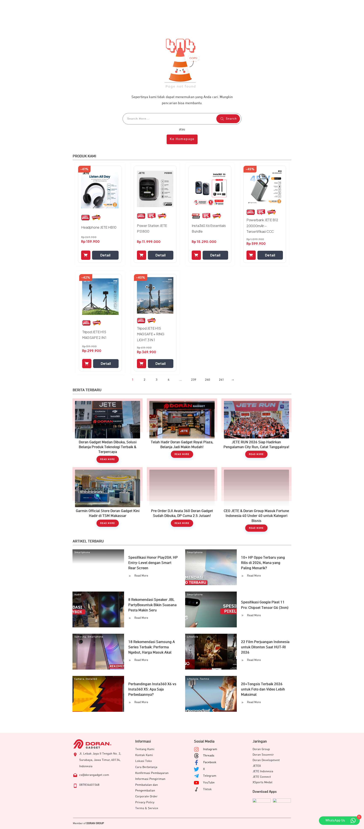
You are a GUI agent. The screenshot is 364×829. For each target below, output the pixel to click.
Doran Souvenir (263, 754)
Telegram (209, 775)
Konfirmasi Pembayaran (152, 773)
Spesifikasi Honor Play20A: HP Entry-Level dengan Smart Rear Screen (153, 563)
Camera (79, 679)
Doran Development (266, 760)
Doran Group (261, 749)
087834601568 (89, 784)
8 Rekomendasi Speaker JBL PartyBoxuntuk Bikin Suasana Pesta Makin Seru (152, 605)
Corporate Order (146, 796)
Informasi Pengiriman (150, 778)
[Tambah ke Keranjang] (85, 255)
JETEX (257, 765)
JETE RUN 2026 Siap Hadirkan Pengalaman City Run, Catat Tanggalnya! (256, 430)
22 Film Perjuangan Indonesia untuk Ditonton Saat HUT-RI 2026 (265, 647)
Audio (77, 594)
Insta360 (91, 679)
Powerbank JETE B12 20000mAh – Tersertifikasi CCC (262, 225)
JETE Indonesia (263, 771)
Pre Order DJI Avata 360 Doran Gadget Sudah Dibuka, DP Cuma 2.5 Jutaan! (182, 499)
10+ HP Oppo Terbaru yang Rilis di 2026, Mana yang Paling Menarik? (263, 563)
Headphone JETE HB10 (98, 227)
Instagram (210, 749)
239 (193, 379)
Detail (105, 255)
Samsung (80, 637)
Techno (204, 679)
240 (207, 379)
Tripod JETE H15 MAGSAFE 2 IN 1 (94, 335)
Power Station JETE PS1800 (152, 228)
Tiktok (207, 789)
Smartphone (82, 552)
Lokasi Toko (143, 761)
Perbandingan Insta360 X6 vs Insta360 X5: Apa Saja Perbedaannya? (152, 689)
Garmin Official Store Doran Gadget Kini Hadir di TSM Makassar (107, 499)
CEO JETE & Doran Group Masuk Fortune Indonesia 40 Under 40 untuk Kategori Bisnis (256, 499)
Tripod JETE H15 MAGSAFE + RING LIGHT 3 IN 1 (150, 334)
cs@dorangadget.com (94, 774)
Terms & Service (146, 808)
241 (221, 379)
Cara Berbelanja (146, 767)
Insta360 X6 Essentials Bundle (209, 228)
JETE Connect (262, 776)
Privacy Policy (144, 802)
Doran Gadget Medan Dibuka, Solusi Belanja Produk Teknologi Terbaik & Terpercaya (107, 430)
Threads (208, 755)
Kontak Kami (144, 755)
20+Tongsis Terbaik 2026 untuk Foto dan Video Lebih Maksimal (263, 689)
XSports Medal (262, 782)
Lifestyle (192, 637)
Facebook (209, 762)
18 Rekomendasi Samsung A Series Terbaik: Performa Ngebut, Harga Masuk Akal (151, 647)
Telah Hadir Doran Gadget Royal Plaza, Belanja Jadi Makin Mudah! (182, 430)
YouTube (209, 782)
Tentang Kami (144, 749)
